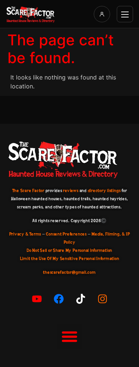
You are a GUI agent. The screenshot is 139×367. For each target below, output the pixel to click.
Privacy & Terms (25, 234)
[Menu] (125, 14)
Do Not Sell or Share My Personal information (69, 250)
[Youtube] (37, 299)
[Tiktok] (80, 299)
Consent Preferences (66, 234)
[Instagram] (102, 299)
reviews (70, 190)
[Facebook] (59, 299)
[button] (69, 336)
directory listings (104, 190)
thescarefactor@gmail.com (69, 272)
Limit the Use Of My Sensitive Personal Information (69, 258)
